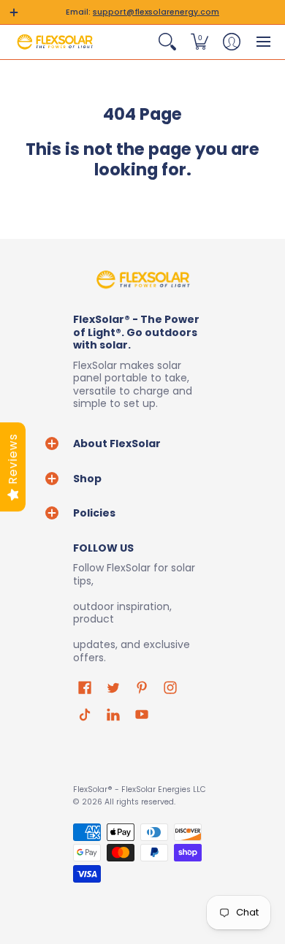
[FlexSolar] (55, 41)
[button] (13, 12)
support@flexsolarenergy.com (156, 12)
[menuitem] (167, 41)
